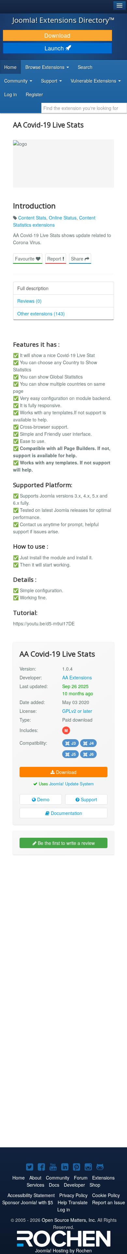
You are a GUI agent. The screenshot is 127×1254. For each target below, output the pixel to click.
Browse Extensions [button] (45, 67)
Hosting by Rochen (63, 1250)
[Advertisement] (63, 924)
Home (10, 67)
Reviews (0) (29, 301)
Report (55, 258)
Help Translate (73, 1202)
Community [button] (16, 80)
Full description (33, 288)
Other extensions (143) (41, 313)
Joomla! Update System (71, 783)
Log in (10, 94)
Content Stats (32, 217)
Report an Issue (108, 1202)
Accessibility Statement (31, 1195)
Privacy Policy (73, 1195)
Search (85, 67)
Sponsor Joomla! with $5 (27, 1202)
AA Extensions (77, 677)
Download (57, 35)
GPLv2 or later (77, 711)
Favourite (25, 258)
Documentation (65, 813)
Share (78, 258)
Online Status (63, 217)
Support (88, 799)
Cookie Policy (106, 1195)
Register (34, 94)
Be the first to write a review (65, 843)
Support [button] (50, 80)
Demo (42, 799)
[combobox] (84, 108)
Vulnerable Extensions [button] (94, 80)
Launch (55, 48)
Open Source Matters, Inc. (69, 1220)
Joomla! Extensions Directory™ (63, 20)
